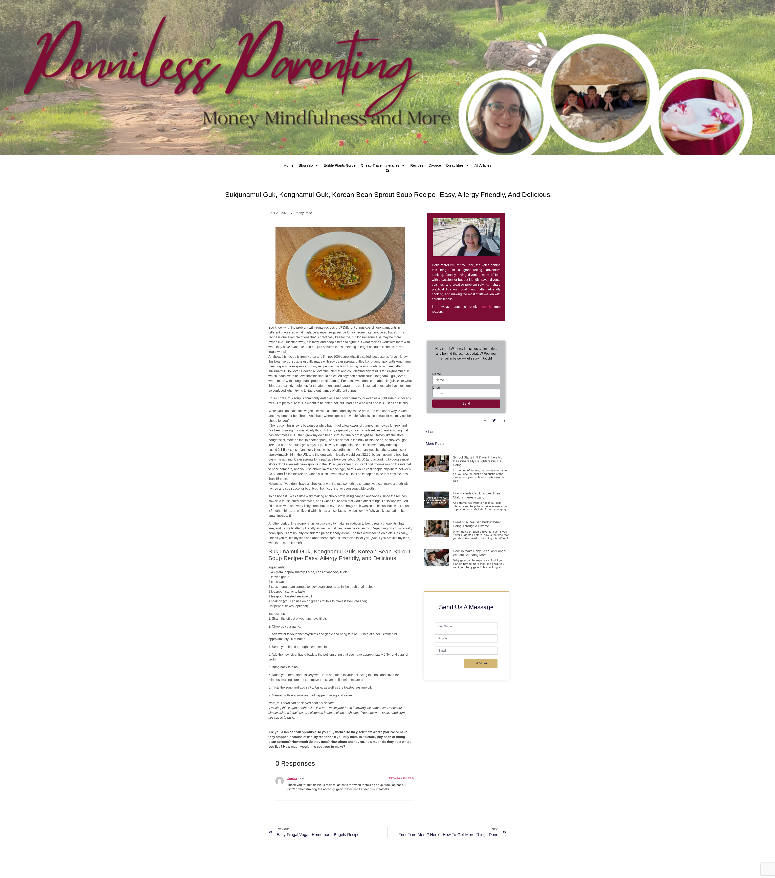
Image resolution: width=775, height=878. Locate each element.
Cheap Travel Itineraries (380, 165)
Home (288, 165)
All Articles (482, 165)
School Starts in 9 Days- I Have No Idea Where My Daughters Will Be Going (478, 461)
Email (436, 387)
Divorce (435, 165)
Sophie (292, 778)
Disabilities (455, 165)
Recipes (416, 165)
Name (436, 374)
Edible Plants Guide (340, 165)
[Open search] (387, 170)
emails (487, 306)
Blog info (306, 165)
